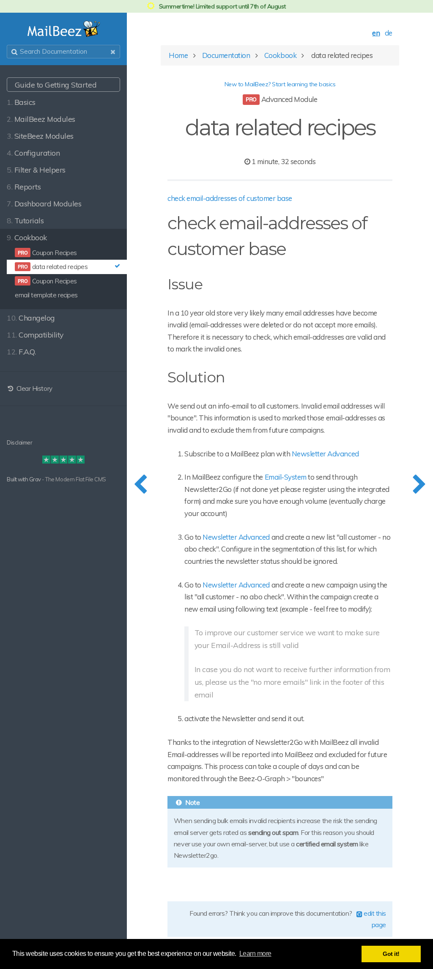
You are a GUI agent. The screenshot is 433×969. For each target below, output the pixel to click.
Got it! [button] (391, 953)
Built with (18, 479)
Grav (35, 479)
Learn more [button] (255, 953)
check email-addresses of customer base (229, 198)
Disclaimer (19, 442)
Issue (185, 284)
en (376, 32)
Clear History (33, 388)
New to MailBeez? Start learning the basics (280, 84)
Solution (196, 377)
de (388, 32)
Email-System (286, 476)
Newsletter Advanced (325, 453)
